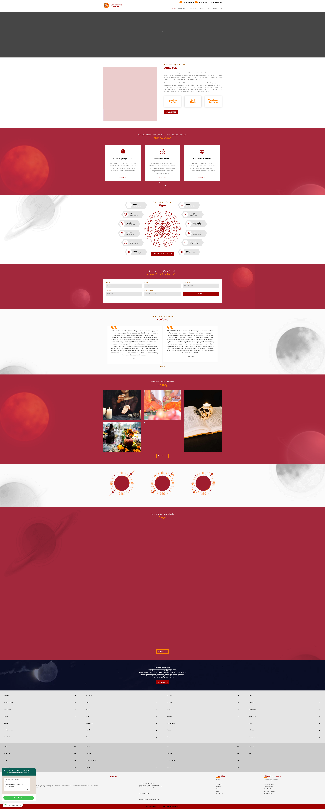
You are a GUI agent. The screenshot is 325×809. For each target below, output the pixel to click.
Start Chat (21, 798)
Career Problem (269, 786)
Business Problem (269, 791)
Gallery (202, 8)
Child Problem (268, 789)
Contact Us (217, 8)
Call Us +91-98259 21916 (162, 254)
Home (173, 8)
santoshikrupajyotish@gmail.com (209, 2)
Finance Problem (269, 784)
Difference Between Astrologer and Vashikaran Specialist (130, 601)
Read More (123, 178)
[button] (160, 366)
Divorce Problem (269, 782)
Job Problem (268, 793)
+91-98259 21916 (187, 2)
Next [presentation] (165, 185)
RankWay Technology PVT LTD (169, 806)
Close (34, 769)
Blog (209, 8)
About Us (181, 8)
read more (108, 606)
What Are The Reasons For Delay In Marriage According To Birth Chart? (135, 618)
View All (162, 456)
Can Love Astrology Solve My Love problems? (124, 636)
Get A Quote (163, 682)
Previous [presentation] (160, 182)
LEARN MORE (171, 112)
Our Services (191, 8)
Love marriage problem (271, 780)
